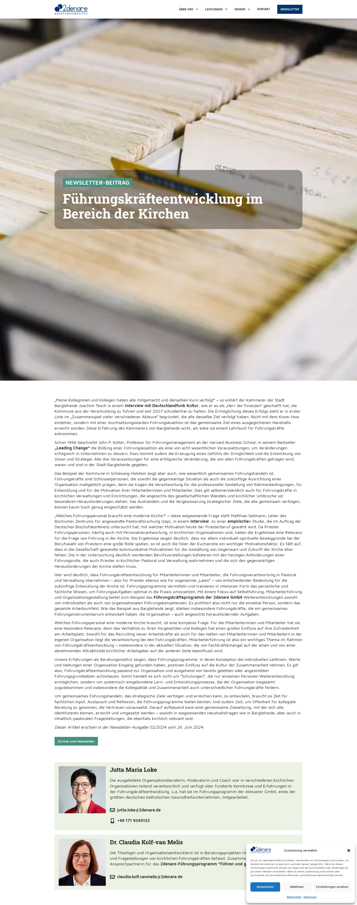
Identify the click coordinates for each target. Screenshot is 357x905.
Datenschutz (294, 897)
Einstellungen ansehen (332, 886)
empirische (238, 521)
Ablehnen (297, 886)
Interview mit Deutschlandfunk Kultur (162, 405)
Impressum (310, 897)
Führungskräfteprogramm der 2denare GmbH (198, 597)
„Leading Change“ (72, 447)
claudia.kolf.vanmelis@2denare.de (149, 876)
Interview (199, 521)
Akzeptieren (265, 886)
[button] (349, 850)
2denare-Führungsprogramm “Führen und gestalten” (212, 863)
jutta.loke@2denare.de (139, 810)
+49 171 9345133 (133, 820)
